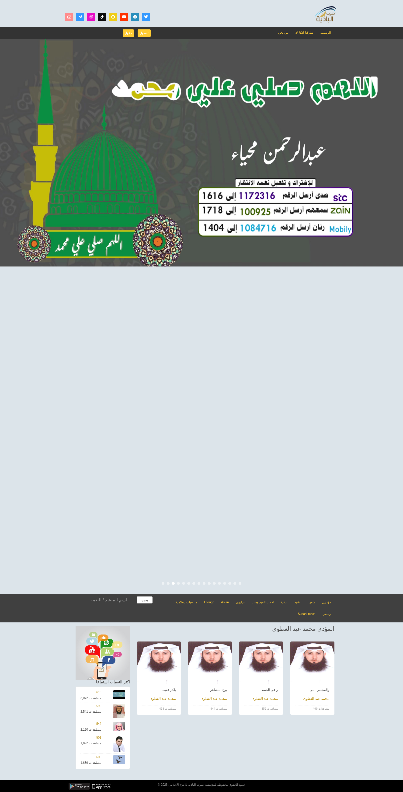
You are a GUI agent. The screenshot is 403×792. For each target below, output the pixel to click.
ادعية (284, 602)
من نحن (283, 32)
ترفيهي (240, 602)
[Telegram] (80, 17)
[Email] (69, 17)
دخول (128, 33)
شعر (312, 602)
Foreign (209, 602)
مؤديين (326, 602)
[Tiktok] (102, 17)
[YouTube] (124, 17)
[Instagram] (91, 17)
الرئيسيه (325, 32)
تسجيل (144, 33)
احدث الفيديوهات (263, 602)
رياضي (327, 614)
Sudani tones (307, 614)
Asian (225, 602)
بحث (145, 600)
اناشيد (298, 602)
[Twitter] (146, 17)
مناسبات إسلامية (186, 602)
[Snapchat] (113, 17)
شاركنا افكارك (304, 32)
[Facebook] (135, 17)
